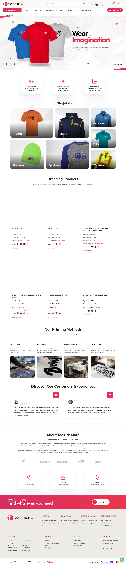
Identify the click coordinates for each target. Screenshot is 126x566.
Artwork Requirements (52, 543)
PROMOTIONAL (12, 550)
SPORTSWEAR (72, 10)
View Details (15, 248)
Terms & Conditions (79, 543)
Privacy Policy (77, 545)
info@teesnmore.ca (63, 484)
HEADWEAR (50, 10)
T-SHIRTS (27, 10)
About (47, 540)
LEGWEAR (10, 545)
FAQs (47, 545)
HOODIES (38, 10)
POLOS (61, 10)
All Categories (10, 10)
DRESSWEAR (26, 548)
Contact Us (76, 548)
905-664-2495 (100, 5)
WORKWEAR (9, 15)
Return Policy (77, 540)
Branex (51, 562)
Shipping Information (51, 548)
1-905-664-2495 (29, 484)
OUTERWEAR (86, 10)
